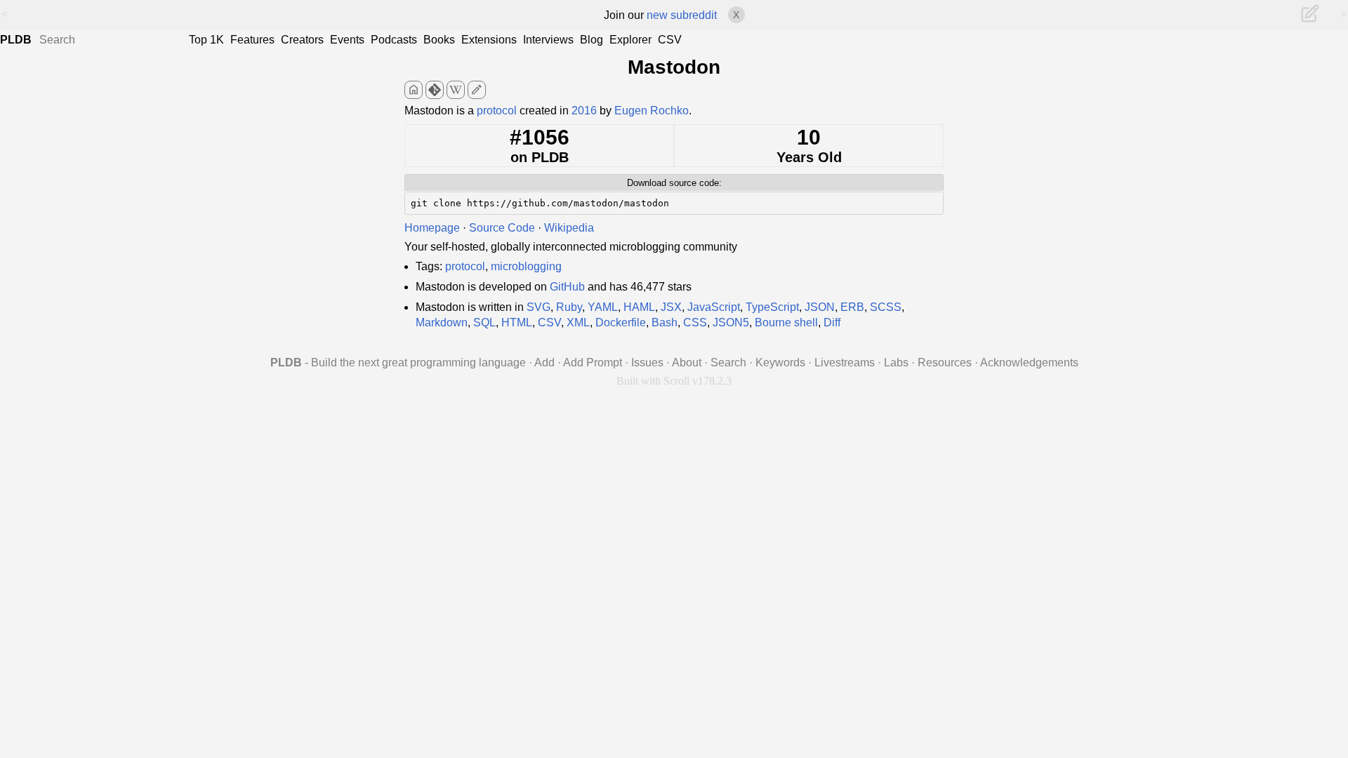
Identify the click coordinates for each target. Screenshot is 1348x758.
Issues (647, 362)
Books (439, 40)
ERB (852, 307)
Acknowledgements (1029, 362)
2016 (584, 111)
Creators (302, 40)
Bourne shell (786, 322)
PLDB (16, 40)
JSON (820, 307)
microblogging (526, 266)
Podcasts (394, 40)
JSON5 (731, 322)
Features (252, 40)
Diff (832, 322)
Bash (665, 322)
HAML (639, 307)
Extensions (489, 40)
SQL (484, 322)
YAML (603, 307)
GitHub (567, 287)
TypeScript (772, 307)
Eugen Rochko (651, 111)
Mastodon (674, 67)
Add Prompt (592, 362)
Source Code (502, 228)
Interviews (548, 40)
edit (476, 90)
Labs (896, 362)
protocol (497, 111)
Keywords (780, 362)
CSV (670, 40)
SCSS (885, 307)
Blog (591, 40)
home (413, 90)
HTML (516, 322)
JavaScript (713, 307)
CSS (695, 322)
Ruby (569, 307)
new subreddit (682, 15)
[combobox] (112, 40)
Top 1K (206, 40)
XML (578, 322)
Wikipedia (569, 228)
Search (728, 362)
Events (347, 40)
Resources (945, 362)
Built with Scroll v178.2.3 (674, 381)
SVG (538, 307)
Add (544, 362)
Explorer (630, 40)
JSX (671, 307)
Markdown (442, 322)
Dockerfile (620, 322)
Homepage (432, 228)
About (686, 362)
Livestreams (844, 362)
